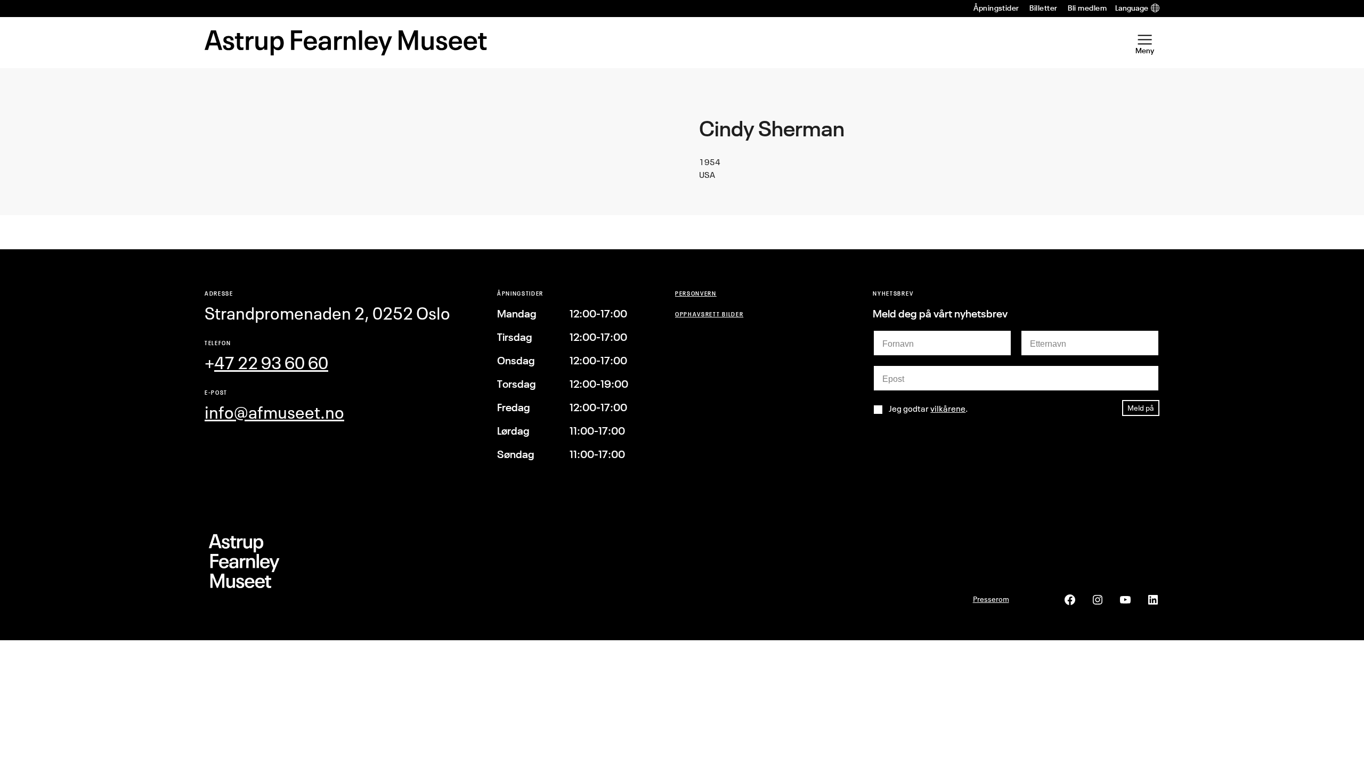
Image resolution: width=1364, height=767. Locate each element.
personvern (696, 293)
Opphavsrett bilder (709, 314)
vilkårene (947, 408)
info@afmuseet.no (274, 412)
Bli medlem (1087, 8)
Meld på (1140, 407)
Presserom (991, 598)
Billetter (1043, 8)
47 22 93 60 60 (271, 363)
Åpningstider (996, 8)
